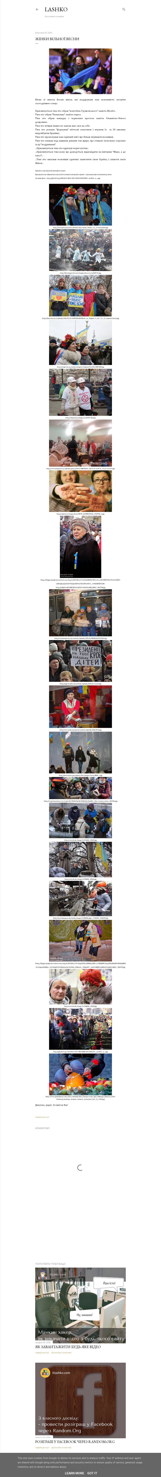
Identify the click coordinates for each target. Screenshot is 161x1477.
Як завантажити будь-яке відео (68, 1346)
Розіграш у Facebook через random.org (75, 1441)
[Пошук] (124, 9)
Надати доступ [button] (42, 1117)
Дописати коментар (61, 1352)
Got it (92, 1473)
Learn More (74, 1473)
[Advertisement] (80, 1233)
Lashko (56, 9)
